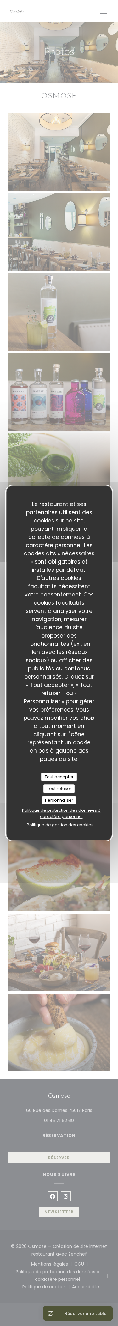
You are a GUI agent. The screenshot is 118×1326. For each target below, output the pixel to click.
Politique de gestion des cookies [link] (60, 825)
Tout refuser (59, 788)
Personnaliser (59, 800)
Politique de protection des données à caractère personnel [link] (61, 813)
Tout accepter (59, 777)
